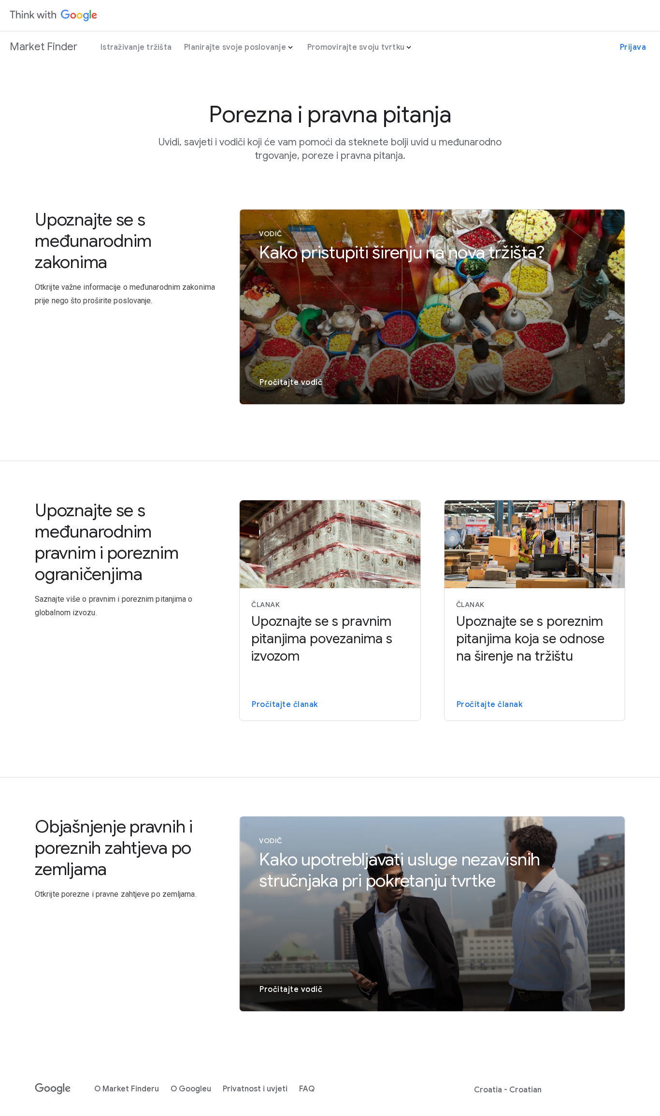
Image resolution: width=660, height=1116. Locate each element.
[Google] (53, 1089)
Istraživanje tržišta (136, 47)
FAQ (307, 1089)
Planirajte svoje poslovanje (235, 47)
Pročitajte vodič (290, 382)
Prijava (633, 47)
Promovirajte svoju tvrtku (355, 47)
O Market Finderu (126, 1089)
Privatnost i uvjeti (255, 1089)
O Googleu (191, 1089)
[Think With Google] (53, 15)
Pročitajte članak (285, 704)
